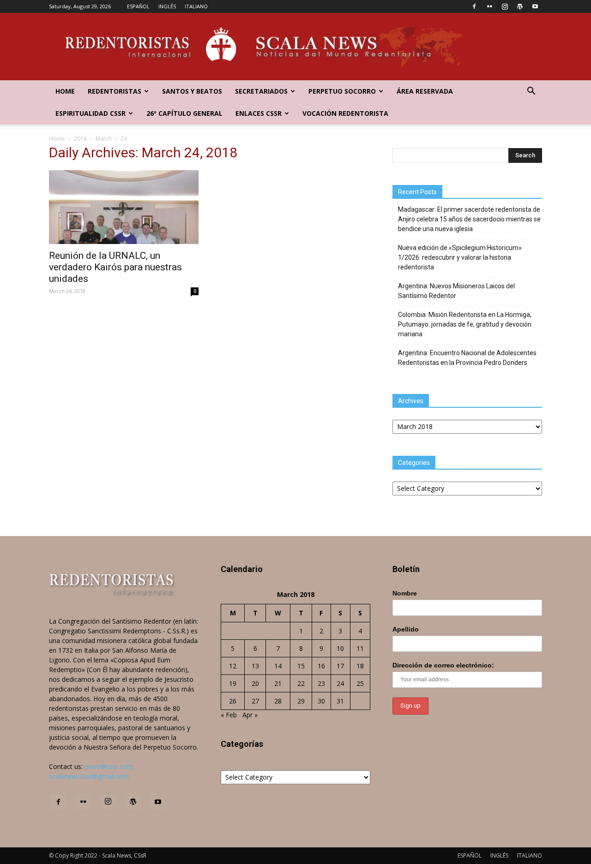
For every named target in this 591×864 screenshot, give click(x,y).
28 (278, 701)
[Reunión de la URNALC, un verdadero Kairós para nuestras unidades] (124, 207)
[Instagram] (505, 6)
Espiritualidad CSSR (90, 113)
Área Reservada (425, 91)
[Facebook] (474, 6)
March (104, 139)
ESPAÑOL (138, 6)
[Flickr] (489, 6)
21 (278, 683)
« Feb (229, 714)
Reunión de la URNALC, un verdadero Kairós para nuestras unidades (115, 267)
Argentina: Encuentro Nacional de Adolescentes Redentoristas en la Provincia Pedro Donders (467, 357)
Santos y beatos (192, 91)
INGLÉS (167, 6)
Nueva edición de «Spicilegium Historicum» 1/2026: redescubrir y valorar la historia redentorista (460, 257)
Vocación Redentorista (345, 113)
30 (321, 701)
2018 (80, 139)
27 (255, 701)
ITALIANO (196, 6)
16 (321, 665)
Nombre (404, 593)
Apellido (405, 629)
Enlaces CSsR (258, 113)
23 (321, 683)
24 (340, 683)
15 (301, 665)
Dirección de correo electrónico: (443, 665)
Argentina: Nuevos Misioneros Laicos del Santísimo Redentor (456, 290)
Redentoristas (114, 91)
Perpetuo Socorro (342, 91)
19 (232, 683)
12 (232, 665)
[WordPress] (520, 6)
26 (232, 701)
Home (65, 91)
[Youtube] (535, 6)
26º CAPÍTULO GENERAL (184, 113)
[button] (531, 92)
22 (301, 683)
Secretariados (261, 91)
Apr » (250, 714)
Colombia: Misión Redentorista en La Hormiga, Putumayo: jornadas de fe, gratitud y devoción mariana (464, 324)
